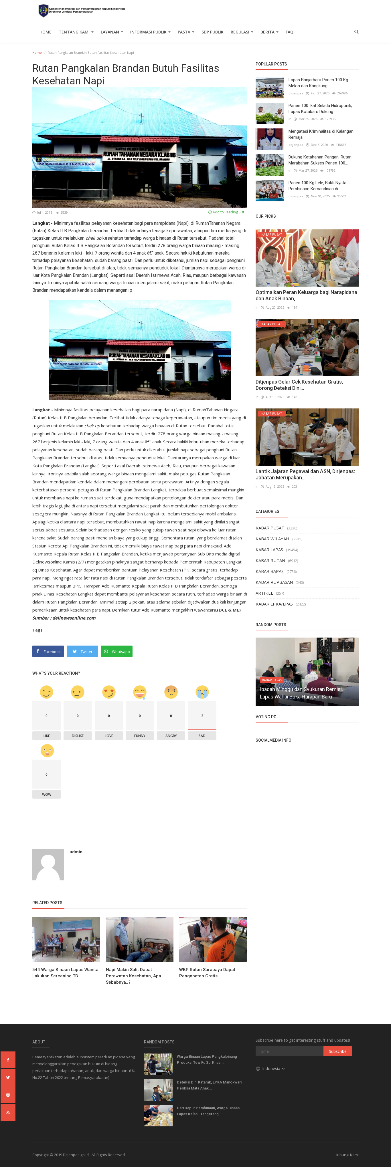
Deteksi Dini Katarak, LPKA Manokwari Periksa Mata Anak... (209, 1085)
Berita (268, 32)
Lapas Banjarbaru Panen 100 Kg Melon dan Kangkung (318, 82)
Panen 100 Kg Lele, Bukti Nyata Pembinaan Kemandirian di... (317, 185)
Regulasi (240, 32)
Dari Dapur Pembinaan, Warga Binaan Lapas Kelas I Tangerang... (208, 1111)
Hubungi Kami (347, 1154)
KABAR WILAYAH (272, 538)
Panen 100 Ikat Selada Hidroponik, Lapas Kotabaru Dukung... (320, 108)
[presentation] (337, 647)
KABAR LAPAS (269, 549)
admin (76, 851)
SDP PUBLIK (213, 32)
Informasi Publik (149, 32)
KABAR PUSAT (270, 528)
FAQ (289, 32)
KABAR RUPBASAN (274, 582)
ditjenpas (296, 93)
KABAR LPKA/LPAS (274, 604)
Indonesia (271, 1068)
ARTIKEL (264, 593)
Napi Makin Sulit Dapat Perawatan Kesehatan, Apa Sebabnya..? (133, 976)
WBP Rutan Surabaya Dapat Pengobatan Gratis (207, 973)
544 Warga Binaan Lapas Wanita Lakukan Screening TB (65, 973)
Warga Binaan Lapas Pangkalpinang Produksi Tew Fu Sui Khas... (207, 1059)
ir (290, 119)
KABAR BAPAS (270, 571)
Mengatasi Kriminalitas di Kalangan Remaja (321, 134)
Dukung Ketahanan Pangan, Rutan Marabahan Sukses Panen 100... (320, 160)
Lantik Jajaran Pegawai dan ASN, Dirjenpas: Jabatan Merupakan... (305, 474)
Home (46, 32)
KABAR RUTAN (270, 560)
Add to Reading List (228, 212)
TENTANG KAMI (75, 32)
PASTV (184, 32)
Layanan (110, 32)
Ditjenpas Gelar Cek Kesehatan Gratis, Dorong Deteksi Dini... (299, 385)
